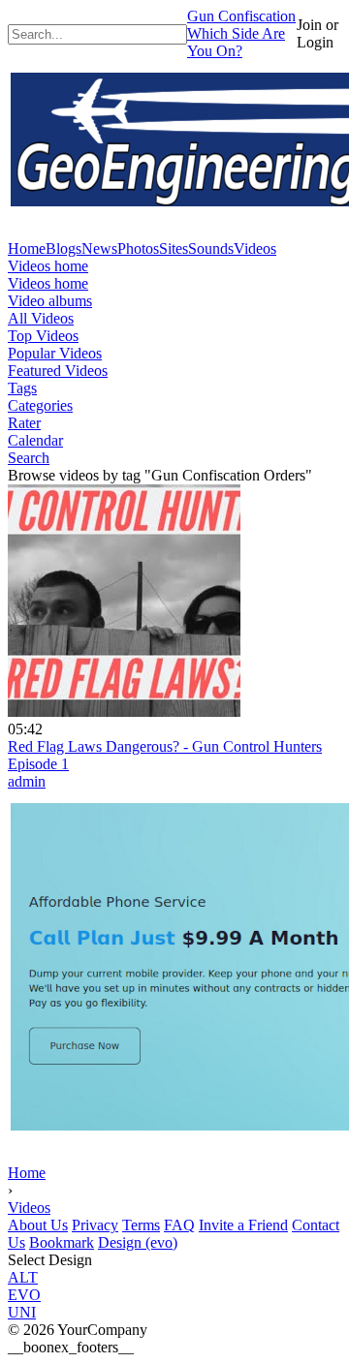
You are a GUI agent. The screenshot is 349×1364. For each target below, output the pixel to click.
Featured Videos (58, 370)
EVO (24, 1294)
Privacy (95, 1225)
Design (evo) (137, 1242)
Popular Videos (55, 353)
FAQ (179, 1225)
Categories (40, 405)
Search (28, 458)
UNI (22, 1312)
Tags (22, 388)
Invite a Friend (243, 1225)
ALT (23, 1277)
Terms (141, 1225)
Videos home (48, 266)
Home (27, 1172)
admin (27, 781)
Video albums (50, 301)
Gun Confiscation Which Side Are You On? (241, 33)
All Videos (41, 318)
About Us (38, 1225)
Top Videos (43, 335)
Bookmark (61, 1242)
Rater (24, 423)
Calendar (35, 440)
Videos (29, 1207)
